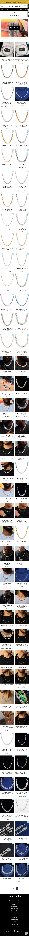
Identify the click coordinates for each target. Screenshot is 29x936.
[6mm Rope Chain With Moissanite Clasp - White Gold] (20, 587)
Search (14, 915)
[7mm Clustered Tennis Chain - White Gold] (6, 128)
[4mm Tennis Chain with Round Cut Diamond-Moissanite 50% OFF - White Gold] (20, 191)
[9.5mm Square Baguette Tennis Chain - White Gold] (7, 566)
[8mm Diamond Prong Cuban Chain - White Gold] (22, 374)
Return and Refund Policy (14, 921)
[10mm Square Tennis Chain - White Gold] (20, 231)
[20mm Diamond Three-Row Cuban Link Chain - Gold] (8, 396)
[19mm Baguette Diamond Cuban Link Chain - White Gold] (6, 439)
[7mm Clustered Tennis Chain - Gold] (8, 128)
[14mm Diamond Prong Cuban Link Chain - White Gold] (20, 481)
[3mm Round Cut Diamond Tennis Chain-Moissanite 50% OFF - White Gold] (5, 753)
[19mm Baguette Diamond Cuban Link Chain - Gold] (8, 439)
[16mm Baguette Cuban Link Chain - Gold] (20, 394)
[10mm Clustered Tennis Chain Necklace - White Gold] (6, 417)
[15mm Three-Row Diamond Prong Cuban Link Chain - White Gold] (20, 354)
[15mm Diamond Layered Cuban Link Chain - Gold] (8, 796)
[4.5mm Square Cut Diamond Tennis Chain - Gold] (6, 354)
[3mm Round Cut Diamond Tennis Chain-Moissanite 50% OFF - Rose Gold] (8, 753)
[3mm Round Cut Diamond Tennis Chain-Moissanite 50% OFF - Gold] (7, 753)
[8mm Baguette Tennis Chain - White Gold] (6, 608)
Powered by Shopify (14, 934)
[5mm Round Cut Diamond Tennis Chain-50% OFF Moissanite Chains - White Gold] (6, 108)
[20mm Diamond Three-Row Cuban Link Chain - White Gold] (6, 396)
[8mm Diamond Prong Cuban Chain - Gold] (20, 374)
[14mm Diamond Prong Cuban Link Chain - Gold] (22, 481)
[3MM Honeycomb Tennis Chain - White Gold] (20, 105)
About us (14, 904)
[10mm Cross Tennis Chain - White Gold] (20, 271)
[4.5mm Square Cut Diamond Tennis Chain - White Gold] (8, 354)
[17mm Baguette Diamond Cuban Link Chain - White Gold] (20, 332)
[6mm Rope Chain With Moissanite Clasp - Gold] (22, 587)
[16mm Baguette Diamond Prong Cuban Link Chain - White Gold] (20, 417)
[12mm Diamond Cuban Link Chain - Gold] (8, 480)
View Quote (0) (28, 10)
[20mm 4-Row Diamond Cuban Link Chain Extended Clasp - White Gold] (6, 63)
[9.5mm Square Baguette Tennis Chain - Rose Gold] (5, 566)
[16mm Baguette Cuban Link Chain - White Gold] (22, 394)
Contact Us (14, 917)
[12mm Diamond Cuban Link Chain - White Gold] (6, 480)
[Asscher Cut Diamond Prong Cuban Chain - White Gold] (20, 169)
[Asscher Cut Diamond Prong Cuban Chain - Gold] (22, 169)
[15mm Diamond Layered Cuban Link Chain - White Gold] (6, 796)
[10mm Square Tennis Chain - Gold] (22, 231)
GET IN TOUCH (14, 927)
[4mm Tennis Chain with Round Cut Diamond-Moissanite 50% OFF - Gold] (22, 191)
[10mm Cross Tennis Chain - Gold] (22, 271)
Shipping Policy (14, 924)
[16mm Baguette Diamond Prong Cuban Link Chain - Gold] (22, 417)
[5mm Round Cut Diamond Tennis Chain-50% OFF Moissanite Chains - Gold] (8, 108)
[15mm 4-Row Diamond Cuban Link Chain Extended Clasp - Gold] (22, 63)
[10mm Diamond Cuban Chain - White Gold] (20, 292)
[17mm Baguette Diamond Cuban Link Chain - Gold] (22, 332)
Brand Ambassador (14, 906)
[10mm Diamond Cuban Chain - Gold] (22, 292)
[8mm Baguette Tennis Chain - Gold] (8, 608)
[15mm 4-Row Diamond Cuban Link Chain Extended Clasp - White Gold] (20, 63)
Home (14, 12)
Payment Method (14, 919)
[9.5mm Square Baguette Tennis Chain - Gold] (8, 566)
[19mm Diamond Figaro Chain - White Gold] (6, 586)
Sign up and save (14, 900)
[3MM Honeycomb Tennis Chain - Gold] (22, 105)
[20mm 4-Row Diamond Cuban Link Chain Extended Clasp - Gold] (8, 63)
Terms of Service (14, 908)
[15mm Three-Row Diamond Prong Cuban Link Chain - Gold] (21, 354)
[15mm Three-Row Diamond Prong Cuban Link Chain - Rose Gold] (23, 354)
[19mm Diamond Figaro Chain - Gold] (8, 586)
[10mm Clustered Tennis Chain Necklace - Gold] (8, 417)
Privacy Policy (14, 910)
